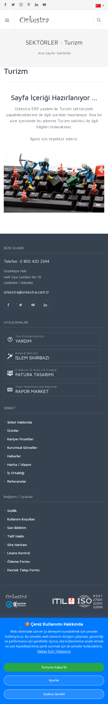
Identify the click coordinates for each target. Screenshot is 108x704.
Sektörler (64, 53)
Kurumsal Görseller (22, 447)
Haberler (14, 456)
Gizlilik (12, 510)
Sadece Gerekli (54, 694)
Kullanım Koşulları (21, 519)
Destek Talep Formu (23, 570)
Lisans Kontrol (18, 553)
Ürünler (13, 430)
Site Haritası (17, 544)
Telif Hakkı (15, 536)
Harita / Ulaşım (19, 464)
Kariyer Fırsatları (20, 439)
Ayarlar (54, 680)
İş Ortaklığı (15, 473)
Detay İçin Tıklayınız (54, 651)
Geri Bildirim (16, 527)
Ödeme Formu (18, 561)
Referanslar (16, 481)
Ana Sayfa (46, 53)
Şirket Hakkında (19, 422)
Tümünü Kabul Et (54, 667)
